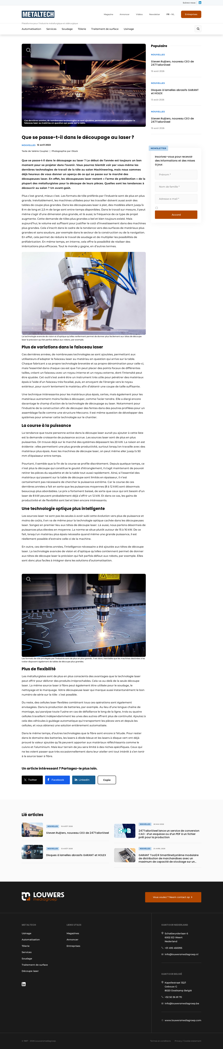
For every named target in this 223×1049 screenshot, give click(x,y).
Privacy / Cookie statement (188, 1041)
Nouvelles (28, 145)
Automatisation (31, 28)
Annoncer (124, 14)
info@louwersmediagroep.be (182, 1003)
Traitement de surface (105, 28)
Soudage (67, 28)
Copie (107, 780)
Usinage (129, 28)
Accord (176, 214)
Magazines (73, 933)
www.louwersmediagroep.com (183, 1020)
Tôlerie (82, 28)
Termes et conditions (160, 1041)
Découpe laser (30, 971)
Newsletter (154, 14)
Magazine (108, 14)
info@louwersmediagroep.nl (181, 954)
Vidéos (139, 14)
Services (51, 28)
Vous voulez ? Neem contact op (171, 897)
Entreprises (191, 14)
